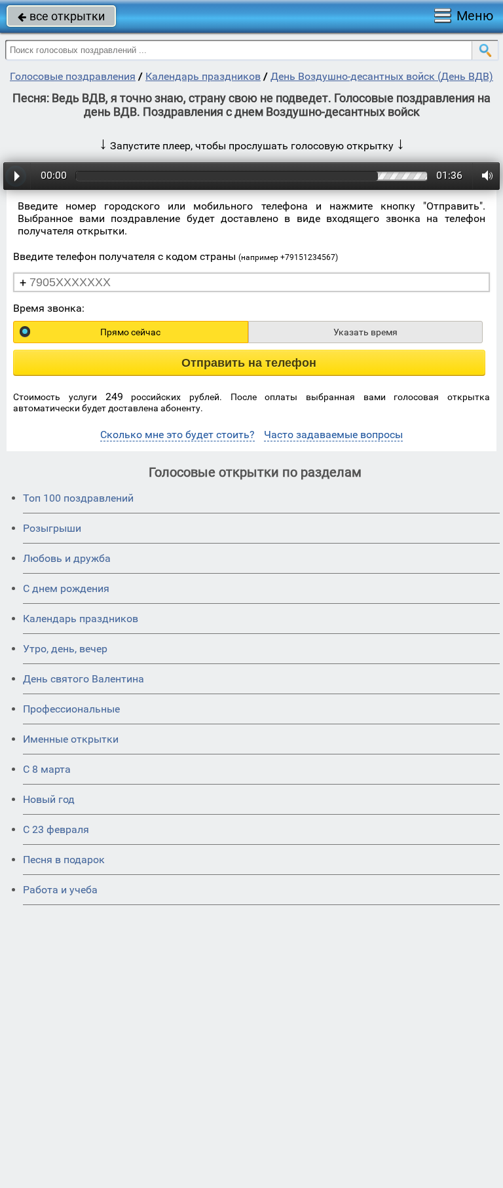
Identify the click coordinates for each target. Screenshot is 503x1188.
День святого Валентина (83, 679)
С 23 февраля (56, 829)
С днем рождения (66, 588)
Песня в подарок (64, 859)
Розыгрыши (52, 528)
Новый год (49, 799)
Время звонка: (48, 308)
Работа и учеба (60, 889)
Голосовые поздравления (73, 76)
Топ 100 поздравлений (78, 498)
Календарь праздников (203, 76)
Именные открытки (71, 739)
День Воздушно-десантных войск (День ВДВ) (381, 76)
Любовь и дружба (67, 558)
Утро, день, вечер (65, 648)
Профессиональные (71, 709)
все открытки (61, 16)
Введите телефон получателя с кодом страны (175, 256)
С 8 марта (47, 769)
